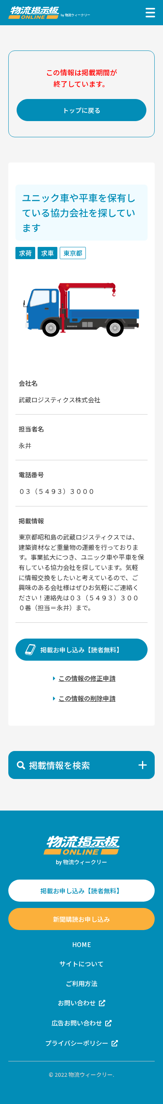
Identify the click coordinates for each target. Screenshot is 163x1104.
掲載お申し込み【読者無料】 (81, 649)
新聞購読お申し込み (81, 919)
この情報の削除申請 (87, 698)
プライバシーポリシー (76, 1043)
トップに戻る (81, 110)
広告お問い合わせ (76, 1022)
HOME (81, 944)
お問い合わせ (77, 1002)
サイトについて (81, 963)
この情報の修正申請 (87, 678)
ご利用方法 (81, 983)
